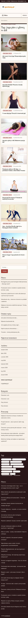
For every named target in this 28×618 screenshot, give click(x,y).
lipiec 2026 (3, 353)
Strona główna (4, 20)
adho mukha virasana (6, 459)
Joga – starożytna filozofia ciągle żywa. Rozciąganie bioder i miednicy (12, 227)
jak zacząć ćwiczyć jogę (7, 471)
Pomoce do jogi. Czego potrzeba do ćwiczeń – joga (13, 255)
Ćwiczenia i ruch (7, 53)
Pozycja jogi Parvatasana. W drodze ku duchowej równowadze (12, 198)
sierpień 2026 (4, 349)
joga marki (12, 473)
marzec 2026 (4, 367)
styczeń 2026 (4, 374)
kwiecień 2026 (4, 364)
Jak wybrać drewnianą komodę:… (9, 317)
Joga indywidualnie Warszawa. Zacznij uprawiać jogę (12, 85)
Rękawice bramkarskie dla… (8, 321)
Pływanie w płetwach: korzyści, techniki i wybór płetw (14, 520)
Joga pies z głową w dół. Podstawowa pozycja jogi (13, 141)
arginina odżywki (5, 461)
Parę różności (4, 402)
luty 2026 (3, 371)
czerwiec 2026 (4, 356)
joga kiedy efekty (5, 473)
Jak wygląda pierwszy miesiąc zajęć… (10, 325)
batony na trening (5, 464)
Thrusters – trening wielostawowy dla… (10, 332)
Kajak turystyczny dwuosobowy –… (9, 328)
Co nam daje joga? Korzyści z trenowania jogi (14, 113)
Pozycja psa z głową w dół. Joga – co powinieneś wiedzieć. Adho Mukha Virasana (13, 169)
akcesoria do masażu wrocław (19, 459)
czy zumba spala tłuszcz (18, 466)
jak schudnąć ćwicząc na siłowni (8, 469)
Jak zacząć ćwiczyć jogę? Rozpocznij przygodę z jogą (14, 57)
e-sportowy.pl (7, 615)
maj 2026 (3, 360)
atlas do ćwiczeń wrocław (16, 461)
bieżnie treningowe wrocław (17, 464)
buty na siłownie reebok (7, 466)
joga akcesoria (16, 471)
